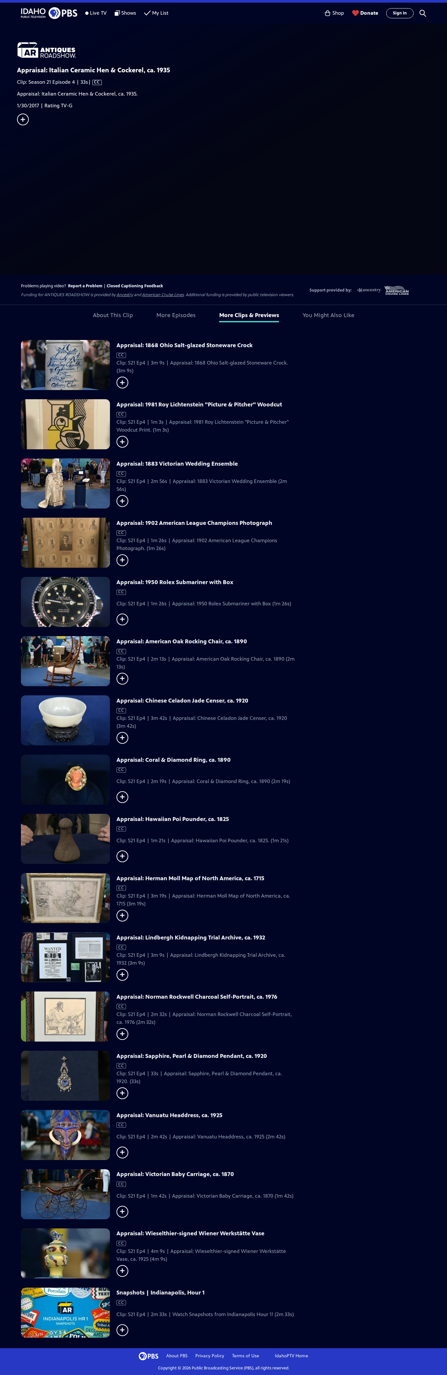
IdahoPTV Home (291, 1356)
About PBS (177, 1356)
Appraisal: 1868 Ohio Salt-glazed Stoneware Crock (184, 345)
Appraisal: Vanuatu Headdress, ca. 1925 (169, 1115)
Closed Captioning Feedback (135, 286)
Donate (369, 13)
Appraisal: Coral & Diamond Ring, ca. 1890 (173, 759)
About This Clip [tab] (113, 315)
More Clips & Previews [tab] (249, 315)
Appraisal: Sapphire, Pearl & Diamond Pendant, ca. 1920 (191, 1056)
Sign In (400, 13)
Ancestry (124, 294)
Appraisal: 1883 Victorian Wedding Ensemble (177, 463)
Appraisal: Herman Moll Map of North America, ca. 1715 (190, 878)
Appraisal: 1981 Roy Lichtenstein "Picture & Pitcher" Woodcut (199, 404)
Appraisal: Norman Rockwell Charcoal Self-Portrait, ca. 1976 (196, 996)
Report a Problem (85, 286)
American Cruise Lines (163, 294)
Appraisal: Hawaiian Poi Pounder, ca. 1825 (172, 819)
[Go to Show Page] (232, 50)
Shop (338, 13)
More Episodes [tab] (176, 315)
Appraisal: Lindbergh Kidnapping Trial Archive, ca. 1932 (190, 937)
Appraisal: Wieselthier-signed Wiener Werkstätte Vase (190, 1233)
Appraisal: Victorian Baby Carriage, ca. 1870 (175, 1174)
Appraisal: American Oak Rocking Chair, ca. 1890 (181, 641)
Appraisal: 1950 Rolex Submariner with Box (174, 582)
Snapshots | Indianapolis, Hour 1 (160, 1292)
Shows (128, 13)
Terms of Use (245, 1356)
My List (160, 13)
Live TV (98, 13)
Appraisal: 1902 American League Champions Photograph (194, 523)
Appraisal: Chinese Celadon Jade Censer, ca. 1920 (182, 700)
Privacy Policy (209, 1356)
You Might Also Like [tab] (328, 315)
